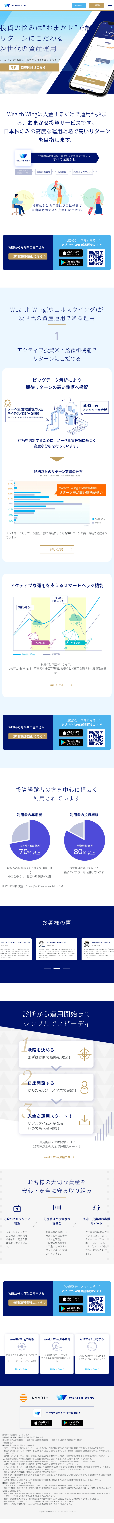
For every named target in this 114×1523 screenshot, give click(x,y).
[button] (47, 968)
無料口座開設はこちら (28, 256)
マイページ (79, 5)
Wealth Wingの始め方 (57, 1157)
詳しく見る (57, 549)
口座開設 (96, 5)
